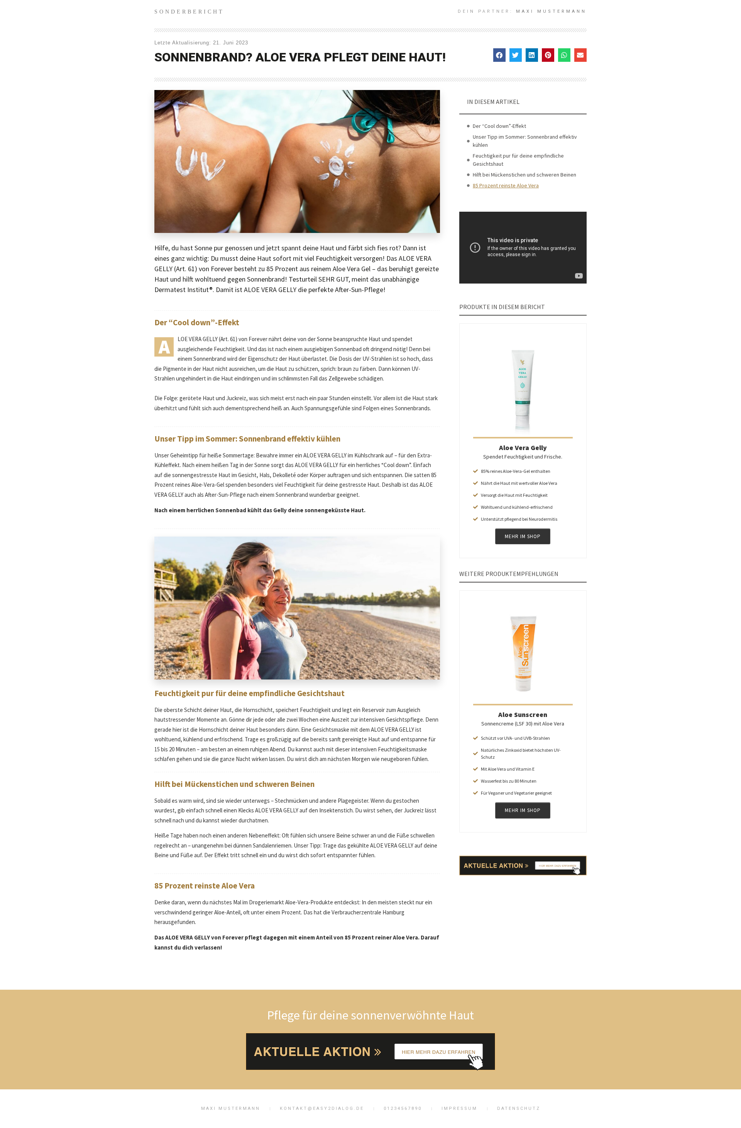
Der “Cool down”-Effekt (499, 125)
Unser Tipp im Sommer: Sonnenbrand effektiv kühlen (525, 140)
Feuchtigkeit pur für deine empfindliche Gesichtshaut (518, 159)
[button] (499, 55)
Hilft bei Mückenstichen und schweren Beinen (524, 174)
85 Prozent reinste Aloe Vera (506, 185)
